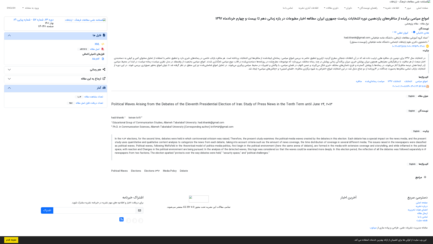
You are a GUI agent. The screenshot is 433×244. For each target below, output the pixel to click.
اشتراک (47, 210)
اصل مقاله (90, 49)
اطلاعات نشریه (392, 8)
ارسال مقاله (422, 213)
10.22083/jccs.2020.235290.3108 (408, 46)
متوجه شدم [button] (11, 240)
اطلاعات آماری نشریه (308, 8)
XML (97, 44)
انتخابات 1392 (394, 81)
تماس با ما (288, 8)
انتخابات (408, 81)
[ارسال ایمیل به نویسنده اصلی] (395, 32)
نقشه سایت (422, 220)
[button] (352, 240)
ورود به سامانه (31, 8)
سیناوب (373, 228)
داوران (349, 8)
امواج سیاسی (421, 81)
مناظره (359, 81)
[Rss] (121, 220)
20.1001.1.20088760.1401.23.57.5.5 (409, 86)
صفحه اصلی (422, 8)
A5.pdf (96, 59)
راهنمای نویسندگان (369, 8)
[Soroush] (140, 220)
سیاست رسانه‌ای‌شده (374, 81)
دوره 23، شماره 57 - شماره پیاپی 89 (34, 20)
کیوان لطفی (402, 33)
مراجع (419, 177)
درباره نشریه (422, 206)
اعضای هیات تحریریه (418, 210)
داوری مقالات (332, 8)
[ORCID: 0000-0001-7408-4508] (414, 32)
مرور (409, 8)
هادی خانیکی (422, 33)
